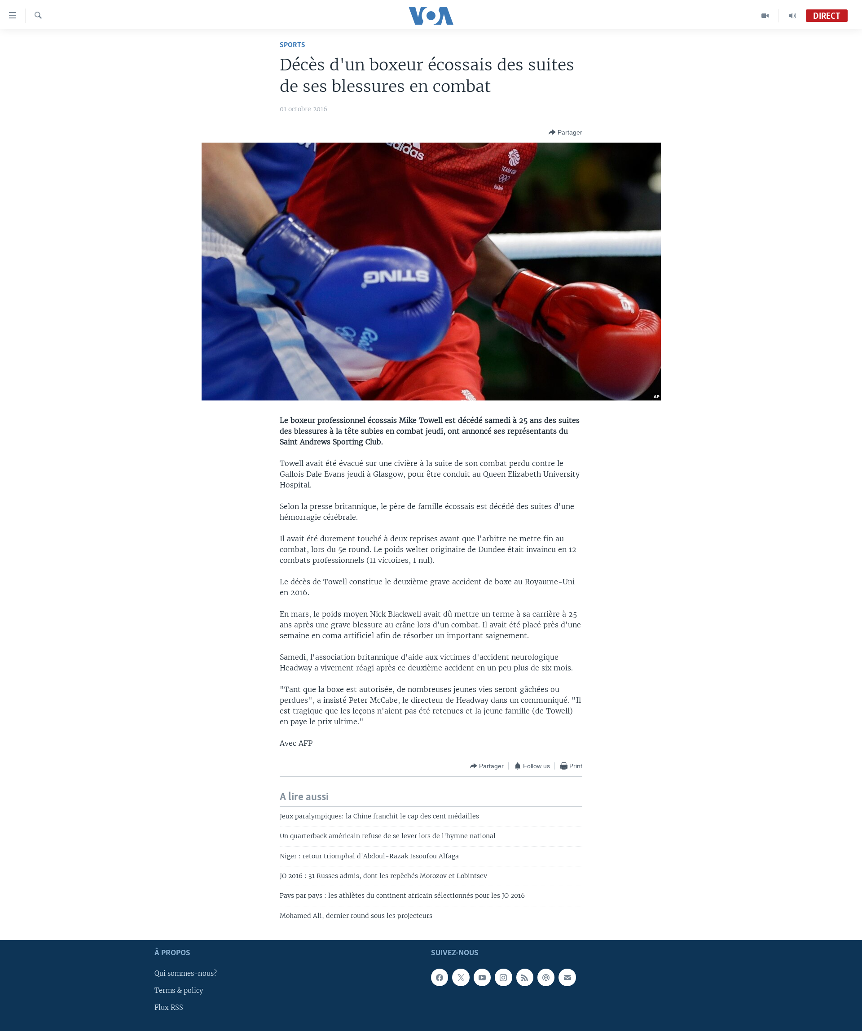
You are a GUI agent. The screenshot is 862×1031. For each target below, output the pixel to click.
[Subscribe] (567, 977)
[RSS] (524, 977)
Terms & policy (178, 991)
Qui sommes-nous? (185, 974)
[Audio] (792, 15)
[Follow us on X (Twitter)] (460, 977)
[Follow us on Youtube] (482, 977)
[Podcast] (545, 977)
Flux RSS (168, 1008)
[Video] (765, 15)
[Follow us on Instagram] (503, 977)
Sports (292, 45)
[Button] (565, 132)
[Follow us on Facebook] (439, 977)
